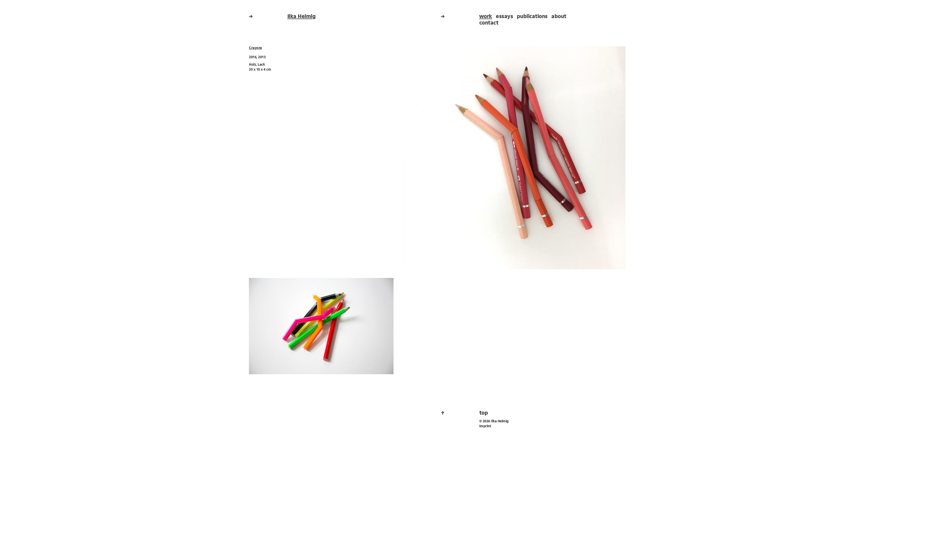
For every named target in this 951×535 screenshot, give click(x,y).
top (483, 413)
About (558, 17)
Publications (532, 17)
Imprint (485, 426)
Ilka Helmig (301, 17)
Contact (489, 23)
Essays (504, 17)
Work (485, 17)
